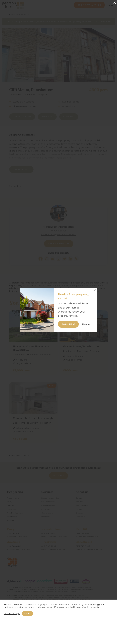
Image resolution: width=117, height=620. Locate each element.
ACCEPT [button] (27, 613)
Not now (86, 324)
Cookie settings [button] (12, 613)
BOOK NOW (68, 324)
